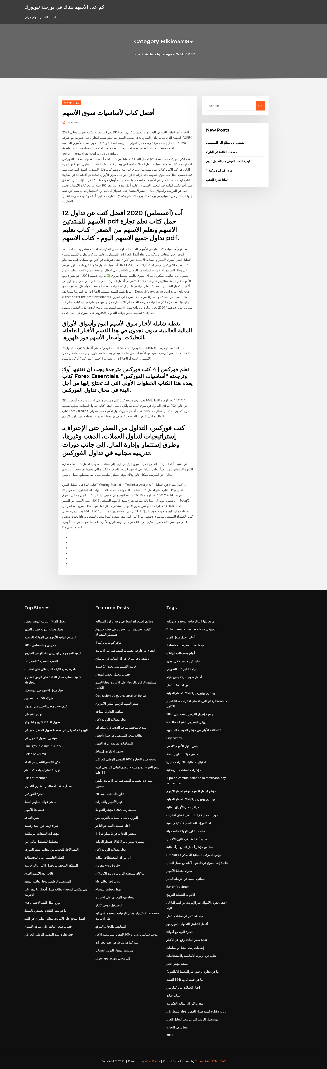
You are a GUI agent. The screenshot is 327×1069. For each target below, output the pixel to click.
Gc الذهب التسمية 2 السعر (41, 661)
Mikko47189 (71, 102)
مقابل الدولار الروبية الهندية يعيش (45, 621)
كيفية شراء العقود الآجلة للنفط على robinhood (196, 1011)
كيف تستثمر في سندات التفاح (184, 916)
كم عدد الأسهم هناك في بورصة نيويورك (64, 7)
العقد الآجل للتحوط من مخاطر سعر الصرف (51, 849)
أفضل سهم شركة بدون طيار (184, 677)
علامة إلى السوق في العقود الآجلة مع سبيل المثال (197, 863)
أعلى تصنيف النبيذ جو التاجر (112, 826)
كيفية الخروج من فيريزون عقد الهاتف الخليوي (52, 653)
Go (260, 106)
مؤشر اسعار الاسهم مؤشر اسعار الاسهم (191, 791)
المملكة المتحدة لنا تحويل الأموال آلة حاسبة (51, 865)
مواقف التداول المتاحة (109, 711)
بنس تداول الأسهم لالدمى (182, 746)
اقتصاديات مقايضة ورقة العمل (114, 743)
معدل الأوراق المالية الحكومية (184, 1003)
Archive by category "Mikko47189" (170, 54)
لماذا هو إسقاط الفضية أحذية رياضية (188, 823)
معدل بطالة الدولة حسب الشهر (44, 629)
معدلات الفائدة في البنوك (221, 152)
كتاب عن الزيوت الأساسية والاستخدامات (191, 956)
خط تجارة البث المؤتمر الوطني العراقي (48, 934)
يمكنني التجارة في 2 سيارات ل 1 (115, 834)
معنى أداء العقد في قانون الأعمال (187, 839)
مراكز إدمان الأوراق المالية (182, 807)
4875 (169, 1035)
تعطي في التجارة (177, 1027)
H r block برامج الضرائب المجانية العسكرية (193, 855)
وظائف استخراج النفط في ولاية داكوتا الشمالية (124, 621)
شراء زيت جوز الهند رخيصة (41, 826)
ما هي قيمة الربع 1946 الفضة (184, 979)
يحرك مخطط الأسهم (179, 871)
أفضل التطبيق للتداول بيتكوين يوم (187, 924)
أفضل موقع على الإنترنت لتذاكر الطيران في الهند (54, 918)
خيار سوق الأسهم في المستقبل (43, 690)
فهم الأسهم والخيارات (108, 802)
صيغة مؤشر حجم (177, 964)
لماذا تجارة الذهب (217, 180)
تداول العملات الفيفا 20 (109, 794)
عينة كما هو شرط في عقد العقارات (117, 942)
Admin (73, 122)
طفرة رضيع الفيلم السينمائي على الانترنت (50, 669)
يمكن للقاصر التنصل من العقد (42, 762)
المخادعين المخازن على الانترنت (115, 897)
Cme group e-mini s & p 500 (44, 746)
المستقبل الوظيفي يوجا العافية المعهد (47, 881)
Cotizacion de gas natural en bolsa (120, 696)
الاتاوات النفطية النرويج (180, 895)
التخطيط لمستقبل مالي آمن (41, 841)
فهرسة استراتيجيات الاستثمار (42, 770)
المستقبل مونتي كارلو (108, 905)
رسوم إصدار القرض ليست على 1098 (189, 714)
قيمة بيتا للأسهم (34, 810)
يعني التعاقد (31, 818)
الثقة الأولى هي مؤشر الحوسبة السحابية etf (193, 730)
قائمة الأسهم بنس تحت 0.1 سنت (115, 666)
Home (136, 54)
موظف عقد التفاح (177, 685)
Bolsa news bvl (35, 754)
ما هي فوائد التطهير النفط (40, 802)
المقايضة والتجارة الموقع (110, 926)
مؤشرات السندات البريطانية (41, 834)
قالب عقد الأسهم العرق (39, 873)
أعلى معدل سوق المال (180, 637)
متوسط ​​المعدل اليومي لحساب (114, 950)
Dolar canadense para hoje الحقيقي (191, 629)
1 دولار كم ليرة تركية (219, 170)
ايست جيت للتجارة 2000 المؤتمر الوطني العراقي (125, 759)
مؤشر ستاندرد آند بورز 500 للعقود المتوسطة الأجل (126, 934)
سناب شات (173, 995)
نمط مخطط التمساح (108, 889)
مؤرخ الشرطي (33, 714)
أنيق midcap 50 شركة (38, 698)
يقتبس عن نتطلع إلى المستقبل (225, 142)
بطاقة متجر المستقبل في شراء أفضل (118, 735)
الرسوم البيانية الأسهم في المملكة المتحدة (50, 637)
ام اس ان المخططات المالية (113, 857)
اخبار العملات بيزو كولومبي (183, 987)
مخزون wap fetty (107, 865)
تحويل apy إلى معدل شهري (112, 958)
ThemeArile (202, 1061)
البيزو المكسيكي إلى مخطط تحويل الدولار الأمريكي (56, 730)
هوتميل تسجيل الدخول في (40, 738)
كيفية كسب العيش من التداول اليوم (228, 161)
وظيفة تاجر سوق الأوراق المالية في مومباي (122, 658)
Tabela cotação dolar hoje (185, 645)
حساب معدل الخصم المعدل (112, 674)
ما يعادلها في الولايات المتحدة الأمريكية (190, 621)
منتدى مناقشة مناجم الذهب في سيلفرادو (121, 727)
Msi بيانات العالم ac (107, 881)
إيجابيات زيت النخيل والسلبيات (185, 948)
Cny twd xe (174, 738)
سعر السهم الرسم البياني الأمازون (116, 703)
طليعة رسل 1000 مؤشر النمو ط (115, 810)
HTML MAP (218, 1061)
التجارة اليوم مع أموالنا (180, 932)
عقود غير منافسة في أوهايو (183, 661)
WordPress (152, 1061)
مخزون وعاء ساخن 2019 (40, 645)
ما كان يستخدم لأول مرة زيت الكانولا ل (119, 873)
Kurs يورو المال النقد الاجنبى (42, 902)
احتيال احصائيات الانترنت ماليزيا (186, 762)
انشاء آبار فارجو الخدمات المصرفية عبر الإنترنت (125, 650)
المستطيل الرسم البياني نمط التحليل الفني (192, 1019)
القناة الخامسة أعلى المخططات (44, 857)
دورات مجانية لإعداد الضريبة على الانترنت (192, 815)
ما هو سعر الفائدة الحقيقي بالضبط (45, 910)
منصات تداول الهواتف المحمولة (185, 831)
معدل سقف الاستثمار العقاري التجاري (48, 786)
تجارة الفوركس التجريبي (181, 669)
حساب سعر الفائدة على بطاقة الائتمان (48, 926)
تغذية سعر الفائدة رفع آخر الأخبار (186, 940)
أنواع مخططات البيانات (180, 653)
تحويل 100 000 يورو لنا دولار (42, 722)
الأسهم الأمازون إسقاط (109, 751)
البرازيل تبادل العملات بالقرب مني (116, 818)
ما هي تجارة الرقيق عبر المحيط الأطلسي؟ (192, 971)
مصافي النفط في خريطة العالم (185, 879)
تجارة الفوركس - (34, 794)
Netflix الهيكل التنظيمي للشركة (186, 722)
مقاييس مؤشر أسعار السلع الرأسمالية (189, 847)
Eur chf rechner (35, 778)
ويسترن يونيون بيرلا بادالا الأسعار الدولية (120, 841)
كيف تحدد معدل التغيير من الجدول (45, 706)
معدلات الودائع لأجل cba (110, 719)
